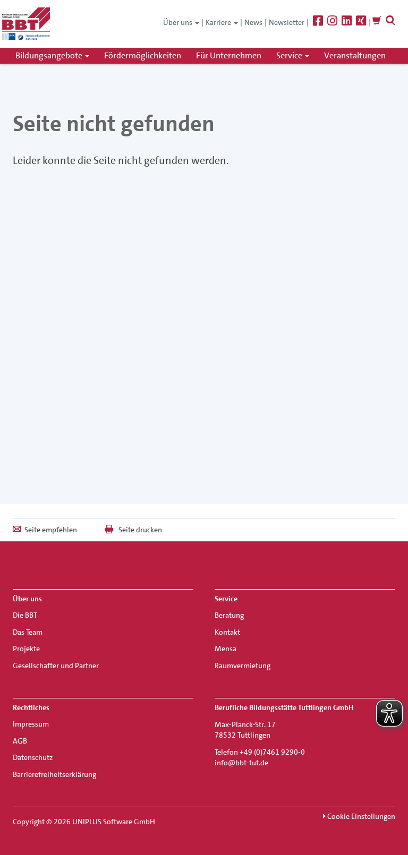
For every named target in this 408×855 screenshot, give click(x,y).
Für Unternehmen (228, 55)
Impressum (31, 724)
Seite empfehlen (50, 529)
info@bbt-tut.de (241, 762)
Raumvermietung (242, 665)
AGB (20, 741)
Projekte (26, 648)
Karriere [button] (219, 22)
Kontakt (227, 632)
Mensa (225, 648)
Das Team (27, 632)
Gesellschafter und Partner (56, 665)
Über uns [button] (178, 22)
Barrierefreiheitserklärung (54, 774)
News (253, 22)
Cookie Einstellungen (360, 816)
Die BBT (25, 615)
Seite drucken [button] (140, 529)
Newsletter (286, 22)
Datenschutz (33, 757)
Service (290, 55)
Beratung (229, 615)
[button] (390, 22)
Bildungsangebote (49, 55)
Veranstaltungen (355, 55)
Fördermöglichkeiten (142, 55)
